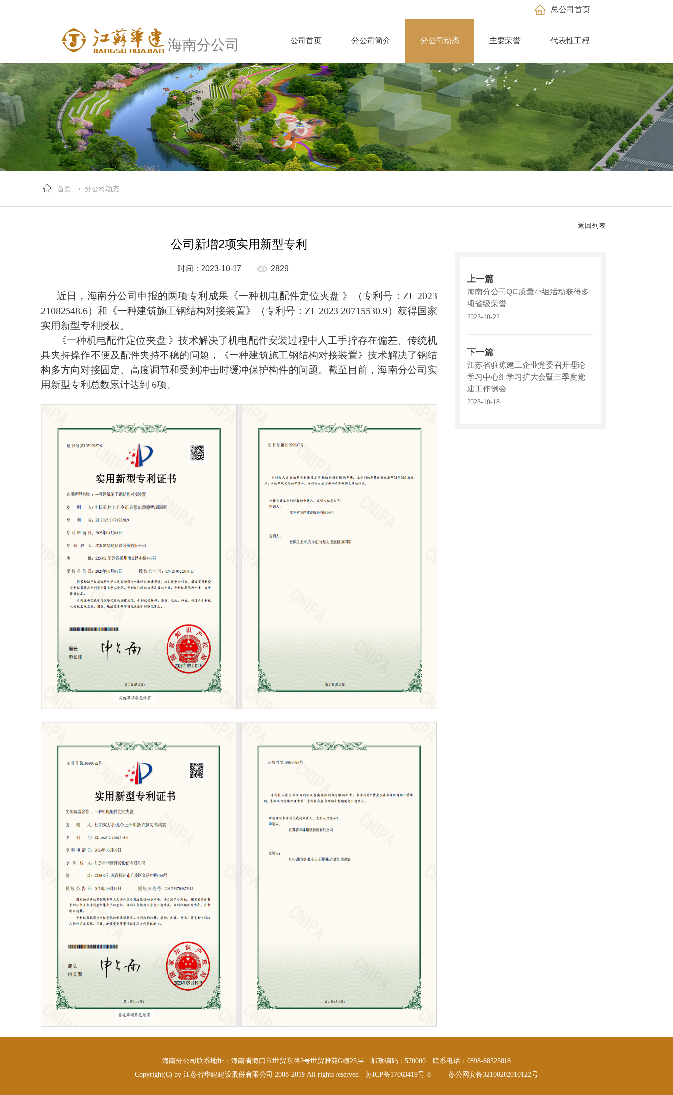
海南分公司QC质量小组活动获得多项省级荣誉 (528, 298)
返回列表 (592, 225)
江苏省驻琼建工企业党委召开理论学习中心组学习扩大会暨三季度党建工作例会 (526, 377)
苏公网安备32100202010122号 (493, 1074)
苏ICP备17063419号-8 (398, 1074)
